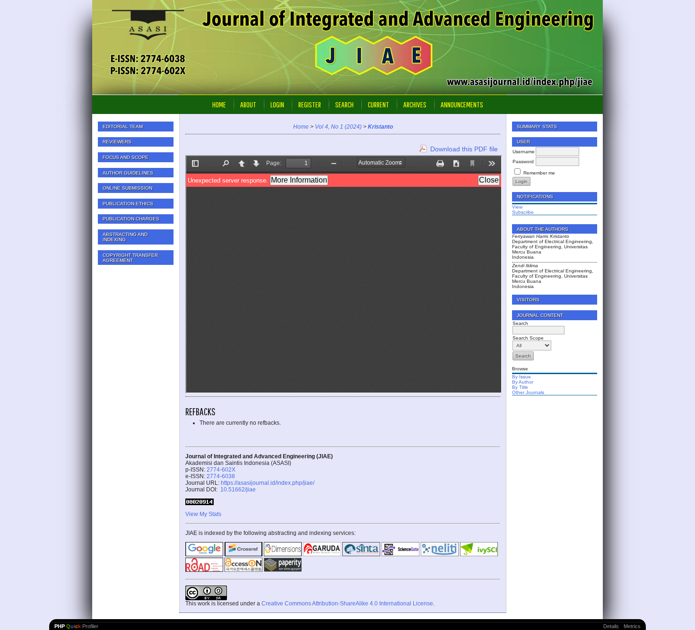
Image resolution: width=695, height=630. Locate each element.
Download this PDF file (464, 149)
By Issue (521, 376)
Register (309, 104)
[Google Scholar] (204, 554)
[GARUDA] (322, 554)
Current (378, 104)
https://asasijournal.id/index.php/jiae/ (267, 483)
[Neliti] (440, 554)
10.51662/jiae (237, 489)
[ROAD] (204, 570)
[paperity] (283, 570)
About (248, 104)
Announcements (462, 104)
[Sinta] (361, 554)
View (517, 207)
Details (611, 626)
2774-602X (221, 469)
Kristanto (380, 126)
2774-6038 (221, 476)
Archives (414, 104)
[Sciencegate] (400, 554)
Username (524, 151)
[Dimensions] (283, 554)
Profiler (76, 626)
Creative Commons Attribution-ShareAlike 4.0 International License (347, 603)
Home (219, 104)
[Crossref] (243, 554)
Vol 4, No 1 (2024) (338, 126)
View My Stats (203, 514)
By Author (522, 382)
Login (277, 104)
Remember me (539, 172)
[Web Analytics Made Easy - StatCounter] (199, 503)
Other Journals (528, 392)
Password (523, 161)
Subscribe (523, 212)
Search (344, 104)
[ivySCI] (479, 554)
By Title (520, 387)
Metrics (632, 626)
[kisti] (243, 570)
